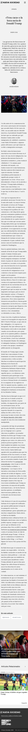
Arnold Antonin (14, 86)
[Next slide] (25, 666)
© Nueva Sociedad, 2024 (7, 730)
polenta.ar (24, 730)
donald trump (17, 617)
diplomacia (5, 617)
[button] (25, 2)
